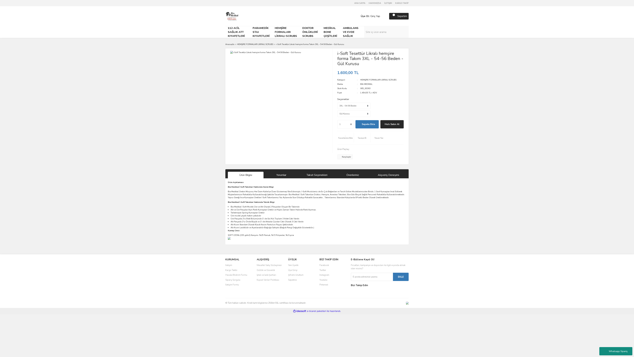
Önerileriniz (352, 175)
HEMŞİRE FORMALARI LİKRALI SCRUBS (378, 80)
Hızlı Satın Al (392, 124)
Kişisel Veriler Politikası (268, 279)
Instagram (324, 275)
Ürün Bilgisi (245, 175)
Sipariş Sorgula (232, 279)
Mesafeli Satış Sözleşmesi (269, 265)
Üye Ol (365, 16)
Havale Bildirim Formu (236, 275)
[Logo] (232, 16)
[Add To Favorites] (345, 138)
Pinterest (323, 284)
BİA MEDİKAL (366, 84)
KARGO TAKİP (402, 3)
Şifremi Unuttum (295, 275)
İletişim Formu (232, 284)
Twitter (322, 270)
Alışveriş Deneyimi (388, 175)
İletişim (228, 265)
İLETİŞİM (388, 3)
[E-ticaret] (316, 311)
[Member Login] (357, 16)
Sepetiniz (292, 279)
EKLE (401, 276)
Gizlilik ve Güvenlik (266, 270)
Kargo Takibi (231, 270)
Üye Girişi (292, 270)
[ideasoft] (299, 311)
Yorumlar (281, 175)
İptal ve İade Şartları (266, 275)
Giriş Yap (375, 16)
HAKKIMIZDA (375, 3)
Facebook (324, 265)
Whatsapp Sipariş (618, 351)
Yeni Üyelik (293, 265)
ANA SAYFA (359, 3)
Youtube (323, 279)
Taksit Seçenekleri (317, 175)
